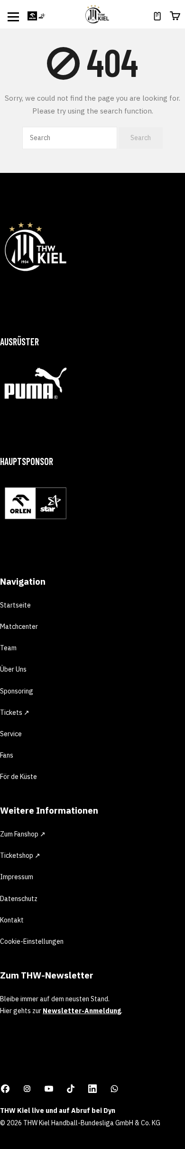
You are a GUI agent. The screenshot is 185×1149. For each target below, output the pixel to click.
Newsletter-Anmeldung (82, 1011)
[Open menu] (13, 16)
